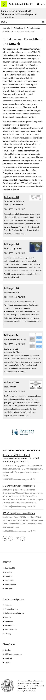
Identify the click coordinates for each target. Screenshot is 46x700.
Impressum (9, 621)
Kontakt (8, 617)
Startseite (6, 28)
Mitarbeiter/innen (11, 609)
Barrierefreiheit (11, 629)
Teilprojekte (18, 28)
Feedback (8, 658)
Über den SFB (10, 568)
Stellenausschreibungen (14, 613)
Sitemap (8, 634)
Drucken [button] (8, 650)
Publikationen (10, 584)
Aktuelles (8, 572)
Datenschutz (9, 625)
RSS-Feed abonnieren (13, 654)
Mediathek (9, 588)
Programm (9, 576)
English (7, 662)
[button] (5, 538)
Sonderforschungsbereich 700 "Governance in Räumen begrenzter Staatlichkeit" (19, 14)
